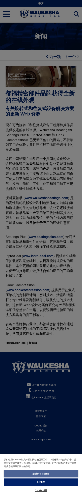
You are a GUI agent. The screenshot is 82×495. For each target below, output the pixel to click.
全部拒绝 (41, 482)
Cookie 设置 (41, 490)
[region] (41, 474)
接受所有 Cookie (40, 473)
